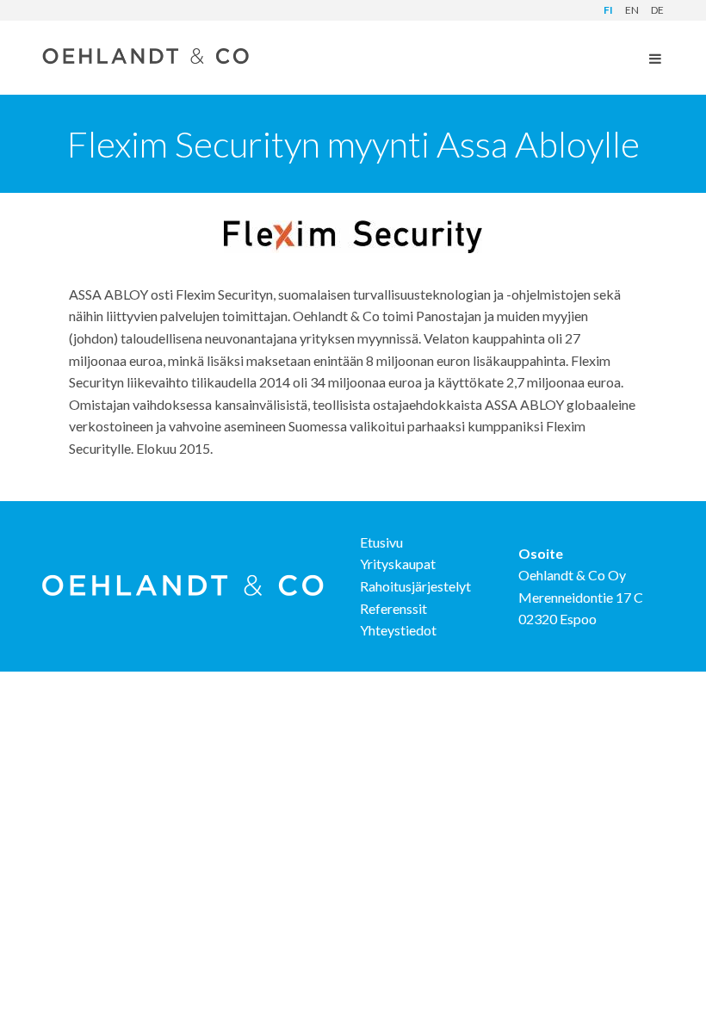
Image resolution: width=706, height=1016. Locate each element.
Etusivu (381, 542)
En (632, 9)
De (657, 9)
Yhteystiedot (398, 630)
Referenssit (393, 608)
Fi (608, 9)
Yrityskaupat (398, 563)
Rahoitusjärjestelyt (415, 586)
